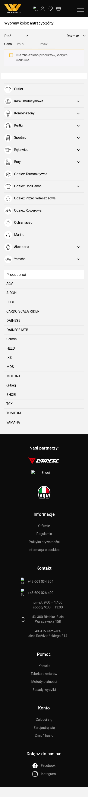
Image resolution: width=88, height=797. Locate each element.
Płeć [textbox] (7, 36)
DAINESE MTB (17, 330)
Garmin (11, 339)
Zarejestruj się (44, 728)
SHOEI (11, 395)
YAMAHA (13, 422)
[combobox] (15, 36)
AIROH (11, 293)
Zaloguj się (44, 720)
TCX (9, 404)
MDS (10, 367)
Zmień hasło (44, 736)
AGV (9, 284)
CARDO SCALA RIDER (22, 311)
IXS (9, 358)
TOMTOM (13, 413)
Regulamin (44, 534)
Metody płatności (44, 682)
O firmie (44, 526)
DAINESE (13, 321)
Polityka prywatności (44, 542)
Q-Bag (11, 385)
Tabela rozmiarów (44, 674)
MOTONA (13, 376)
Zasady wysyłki (44, 690)
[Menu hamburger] (80, 9)
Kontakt (44, 666)
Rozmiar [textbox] (73, 36)
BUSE (10, 302)
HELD (10, 348)
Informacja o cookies (44, 550)
